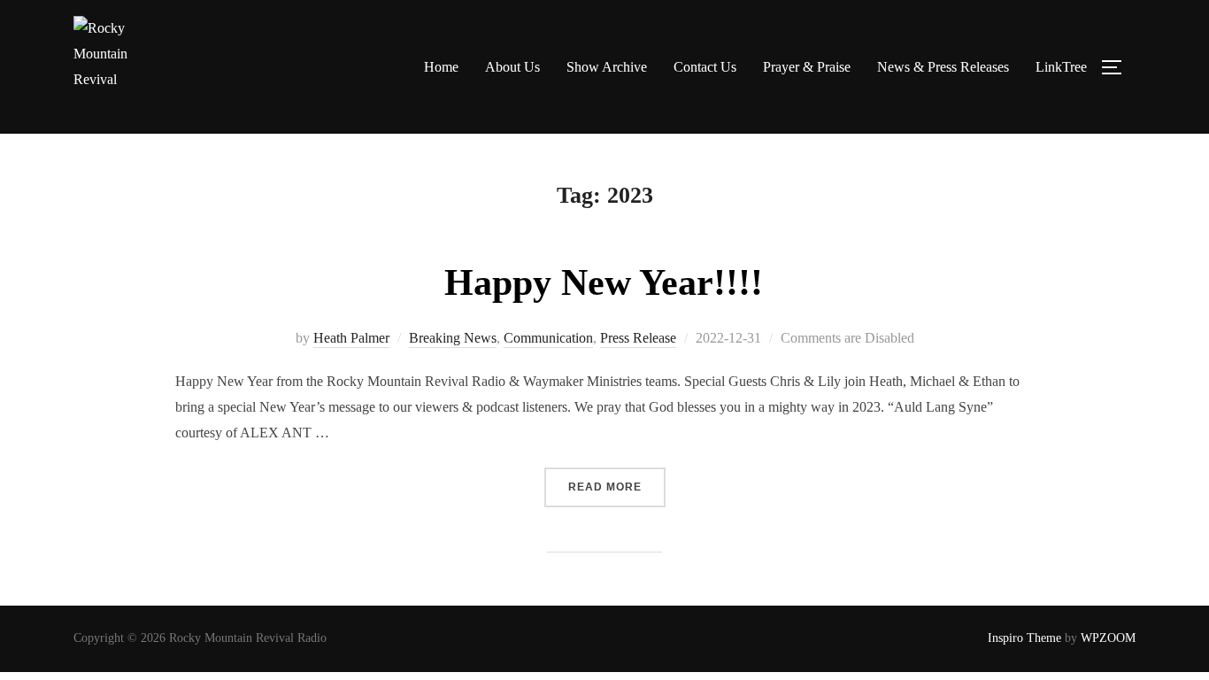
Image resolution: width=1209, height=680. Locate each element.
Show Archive (606, 66)
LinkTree (1061, 66)
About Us (512, 66)
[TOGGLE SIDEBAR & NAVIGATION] (1118, 67)
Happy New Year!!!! (603, 282)
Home (441, 66)
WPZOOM (1108, 638)
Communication (548, 337)
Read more (617, 480)
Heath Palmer (351, 337)
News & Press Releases (943, 66)
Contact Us (705, 66)
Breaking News (453, 337)
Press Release (638, 337)
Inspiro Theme (1024, 638)
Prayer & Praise (807, 66)
